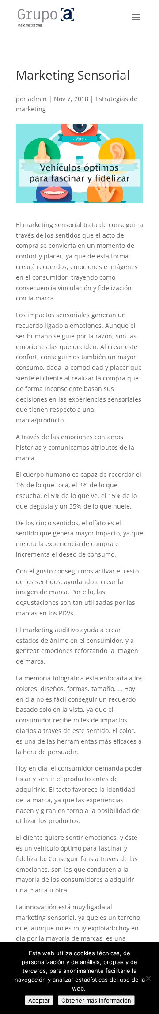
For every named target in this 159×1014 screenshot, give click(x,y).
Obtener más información (96, 1000)
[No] (148, 978)
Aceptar (39, 1000)
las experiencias (100, 800)
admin (37, 99)
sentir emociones (91, 837)
